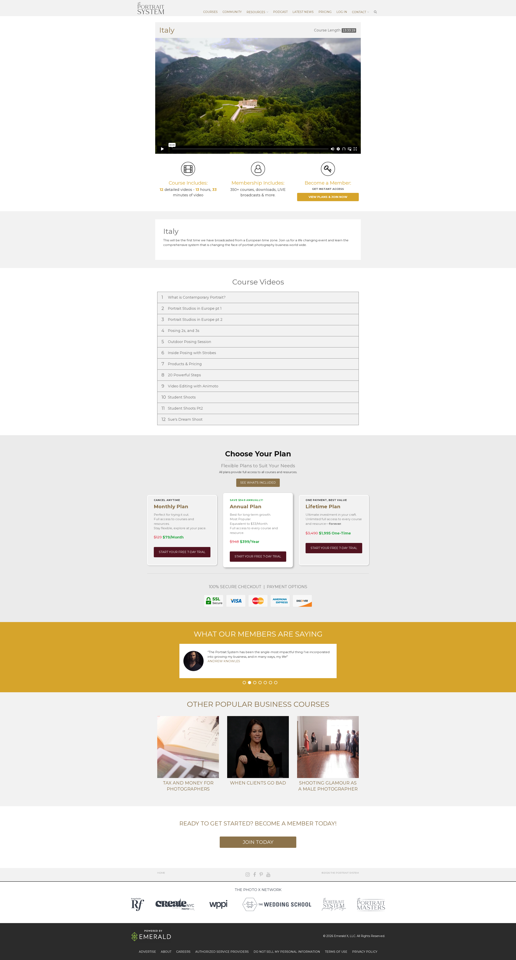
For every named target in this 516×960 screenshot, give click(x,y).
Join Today (258, 842)
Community (232, 12)
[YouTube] (268, 874)
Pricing (325, 12)
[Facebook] (254, 874)
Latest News (303, 12)
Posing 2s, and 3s (180, 330)
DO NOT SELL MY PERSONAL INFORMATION (287, 952)
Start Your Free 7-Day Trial (182, 552)
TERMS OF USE (336, 952)
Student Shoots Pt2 (182, 408)
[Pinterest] (261, 874)
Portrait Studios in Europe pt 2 (192, 319)
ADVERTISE (147, 952)
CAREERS (183, 952)
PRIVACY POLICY (364, 952)
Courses (210, 12)
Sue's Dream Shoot (182, 419)
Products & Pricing (182, 364)
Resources (256, 12)
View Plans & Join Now (328, 197)
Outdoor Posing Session (186, 341)
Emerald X (341, 936)
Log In (341, 12)
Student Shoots (179, 397)
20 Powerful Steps (181, 375)
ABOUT (166, 952)
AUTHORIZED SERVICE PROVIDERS (222, 952)
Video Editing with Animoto (190, 386)
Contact (359, 12)
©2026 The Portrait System (340, 872)
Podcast (280, 12)
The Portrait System (150, 8)
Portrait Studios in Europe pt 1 (192, 308)
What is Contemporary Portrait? (194, 297)
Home (161, 872)
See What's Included (258, 482)
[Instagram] (247, 874)
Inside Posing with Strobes (189, 353)
